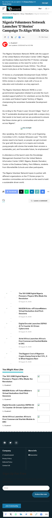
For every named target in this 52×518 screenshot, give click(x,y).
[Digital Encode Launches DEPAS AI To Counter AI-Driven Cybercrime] (11, 328)
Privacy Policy (28, 2)
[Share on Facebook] (8, 37)
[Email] (31, 514)
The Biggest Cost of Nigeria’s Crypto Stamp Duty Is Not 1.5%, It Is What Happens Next (33, 356)
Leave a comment (40, 201)
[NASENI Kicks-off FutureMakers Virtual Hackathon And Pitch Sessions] (11, 312)
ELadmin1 (14, 43)
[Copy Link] (15, 37)
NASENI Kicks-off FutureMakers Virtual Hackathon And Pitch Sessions (33, 311)
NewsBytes (7, 17)
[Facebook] (4, 443)
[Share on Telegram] (26, 514)
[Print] (19, 37)
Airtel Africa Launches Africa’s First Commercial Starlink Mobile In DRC (33, 341)
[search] (35, 8)
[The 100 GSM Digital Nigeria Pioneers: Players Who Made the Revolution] (11, 297)
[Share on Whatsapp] (15, 514)
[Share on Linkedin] (20, 514)
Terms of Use (6, 4)
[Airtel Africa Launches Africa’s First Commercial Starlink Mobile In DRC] (11, 343)
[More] (23, 37)
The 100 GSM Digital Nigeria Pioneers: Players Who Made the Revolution (33, 296)
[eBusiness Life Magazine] (14, 8)
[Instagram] (16, 443)
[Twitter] (10, 443)
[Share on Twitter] (12, 37)
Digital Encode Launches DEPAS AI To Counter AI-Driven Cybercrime (33, 326)
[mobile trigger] (4, 8)
